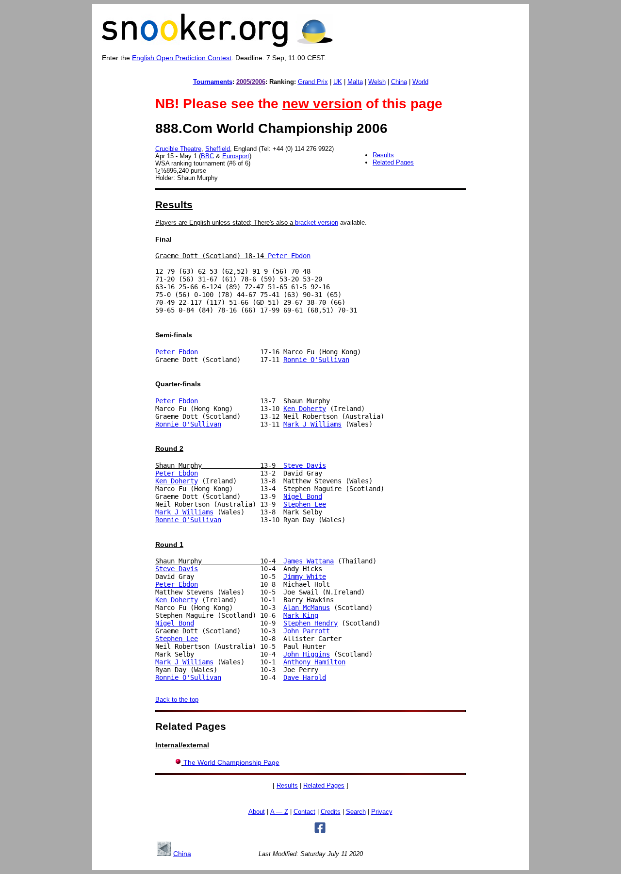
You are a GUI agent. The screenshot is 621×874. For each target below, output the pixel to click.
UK (337, 81)
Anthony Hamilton (314, 662)
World (420, 81)
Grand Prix (313, 81)
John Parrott (306, 631)
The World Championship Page (231, 762)
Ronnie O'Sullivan (316, 359)
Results (383, 155)
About (256, 811)
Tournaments (212, 81)
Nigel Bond (302, 496)
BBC (207, 156)
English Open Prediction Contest (181, 58)
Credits (331, 811)
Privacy (381, 811)
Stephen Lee (304, 504)
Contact (304, 811)
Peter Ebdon (289, 256)
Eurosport (235, 156)
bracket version (316, 222)
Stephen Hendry (310, 623)
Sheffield (217, 148)
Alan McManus (306, 607)
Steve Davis (304, 465)
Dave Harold (304, 677)
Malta (355, 81)
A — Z (279, 811)
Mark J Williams (312, 424)
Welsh (377, 81)
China (399, 81)
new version (322, 103)
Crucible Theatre (178, 148)
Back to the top (176, 699)
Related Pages (393, 162)
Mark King (300, 615)
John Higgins (306, 654)
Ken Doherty (304, 408)
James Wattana (308, 561)
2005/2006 (250, 81)
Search (356, 811)
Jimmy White (304, 576)
